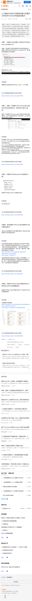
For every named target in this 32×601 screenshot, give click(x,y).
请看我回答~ (4, 441)
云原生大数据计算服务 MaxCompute (15, 342)
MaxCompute (10, 347)
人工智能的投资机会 (6, 553)
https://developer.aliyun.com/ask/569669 (12, 215)
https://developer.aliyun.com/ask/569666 (12, 336)
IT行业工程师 (4, 459)
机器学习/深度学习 (11, 344)
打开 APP (27, 2)
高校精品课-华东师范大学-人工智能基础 (11, 527)
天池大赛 (12, 585)
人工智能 (20, 344)
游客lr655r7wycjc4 (5, 404)
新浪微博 (9, 577)
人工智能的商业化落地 (7, 550)
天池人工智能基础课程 (7, 533)
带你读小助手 (4, 432)
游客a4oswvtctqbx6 (5, 386)
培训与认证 (17, 585)
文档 (3, 585)
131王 (2, 413)
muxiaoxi (3, 450)
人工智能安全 (4, 524)
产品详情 (29, 508)
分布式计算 (26, 344)
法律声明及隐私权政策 (6, 591)
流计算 (17, 347)
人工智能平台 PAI (11, 339)
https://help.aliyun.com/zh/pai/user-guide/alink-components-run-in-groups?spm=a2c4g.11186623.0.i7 (14, 253)
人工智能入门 (4, 530)
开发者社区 (6, 585)
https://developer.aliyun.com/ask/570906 (12, 96)
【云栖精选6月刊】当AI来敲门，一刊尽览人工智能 (14, 547)
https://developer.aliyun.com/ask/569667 (12, 274)
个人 (29, 9)
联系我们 (16, 582)
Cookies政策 (15, 591)
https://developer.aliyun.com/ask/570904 (12, 164)
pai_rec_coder (4, 422)
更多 (2, 537)
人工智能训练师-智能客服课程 (9, 521)
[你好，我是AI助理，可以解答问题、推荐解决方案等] (23, 6)
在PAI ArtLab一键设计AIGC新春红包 (10, 567)
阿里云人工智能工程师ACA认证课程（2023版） (13, 518)
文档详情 (22, 508)
